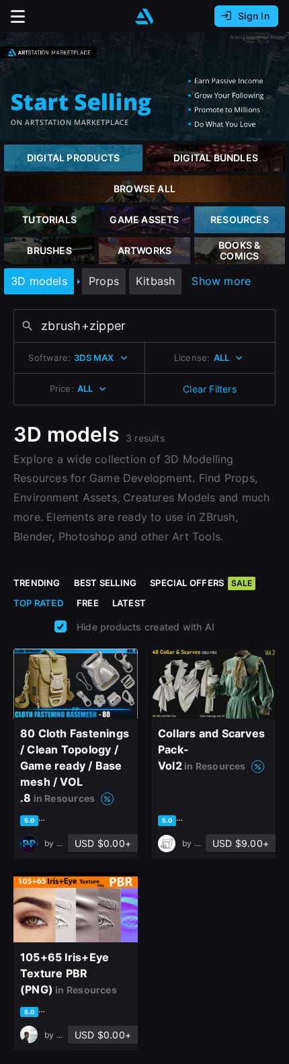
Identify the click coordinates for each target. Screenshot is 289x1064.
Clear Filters (210, 389)
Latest (129, 603)
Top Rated (38, 603)
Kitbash (155, 281)
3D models (39, 281)
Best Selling (105, 582)
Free (88, 603)
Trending (36, 582)
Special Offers (201, 582)
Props (104, 281)
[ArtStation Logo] (144, 16)
